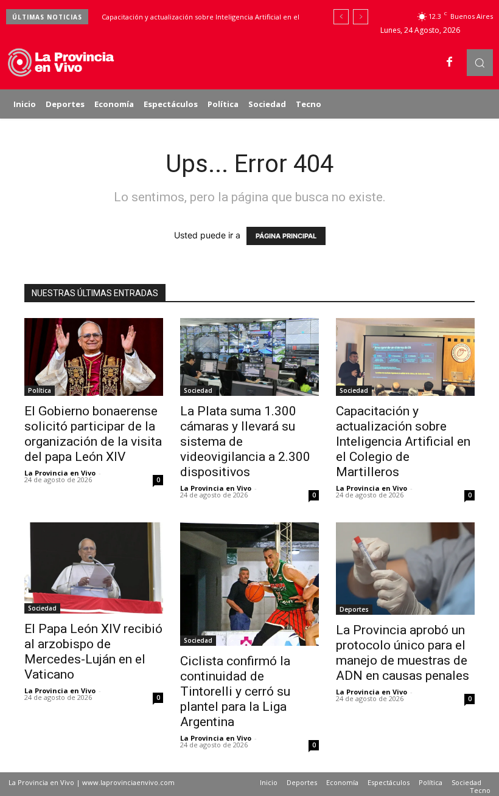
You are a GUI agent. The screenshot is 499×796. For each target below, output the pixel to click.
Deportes (354, 609)
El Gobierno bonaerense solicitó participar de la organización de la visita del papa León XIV (93, 434)
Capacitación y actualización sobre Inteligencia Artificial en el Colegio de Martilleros (403, 441)
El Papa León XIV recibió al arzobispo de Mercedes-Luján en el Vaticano (93, 651)
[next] (360, 16)
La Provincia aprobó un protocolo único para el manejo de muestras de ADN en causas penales (402, 653)
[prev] (341, 16)
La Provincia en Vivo (60, 472)
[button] (480, 62)
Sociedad (198, 390)
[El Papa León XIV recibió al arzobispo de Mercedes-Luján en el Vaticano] (93, 568)
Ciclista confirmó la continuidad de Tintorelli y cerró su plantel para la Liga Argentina (235, 691)
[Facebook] (450, 63)
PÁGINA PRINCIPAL (286, 236)
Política (39, 390)
